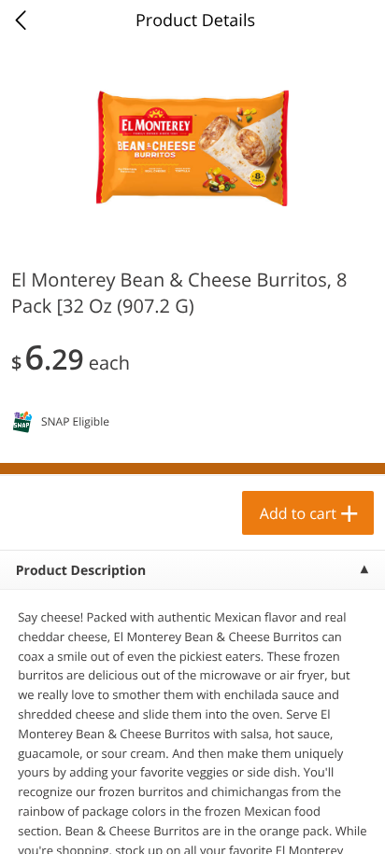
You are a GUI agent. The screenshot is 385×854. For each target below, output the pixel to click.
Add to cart (298, 513)
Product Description (81, 571)
